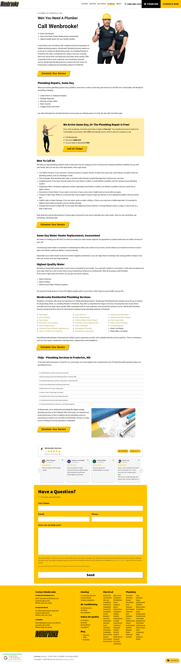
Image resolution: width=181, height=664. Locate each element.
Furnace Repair (86, 598)
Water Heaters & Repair (119, 323)
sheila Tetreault (50, 460)
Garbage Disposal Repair (129, 630)
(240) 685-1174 (134, 4)
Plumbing (86, 640)
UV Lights (84, 623)
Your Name (44, 503)
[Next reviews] (141, 470)
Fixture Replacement (47, 326)
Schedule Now (171, 4)
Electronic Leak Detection (48, 323)
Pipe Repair (43, 315)
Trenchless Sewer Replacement (87, 323)
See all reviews (123, 451)
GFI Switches (117, 600)
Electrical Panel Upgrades (106, 625)
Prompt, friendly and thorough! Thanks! (51, 469)
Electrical (86, 635)
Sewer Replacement (82, 317)
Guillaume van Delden (78, 460)
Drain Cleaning (44, 317)
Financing (152, 4)
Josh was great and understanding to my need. (101, 469)
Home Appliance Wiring (116, 604)
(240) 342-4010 (46, 627)
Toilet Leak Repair (81, 326)
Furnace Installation (87, 600)
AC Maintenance (86, 608)
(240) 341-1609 (46, 603)
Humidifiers (85, 627)
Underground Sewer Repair (120, 317)
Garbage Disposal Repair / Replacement (54, 328)
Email (41, 514)
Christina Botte (101, 460)
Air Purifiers (85, 620)
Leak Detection (80, 315)
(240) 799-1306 (46, 615)
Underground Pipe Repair (119, 315)
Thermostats (107, 639)
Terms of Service (81, 566)
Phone (95, 514)
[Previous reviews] (40, 470)
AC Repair (84, 610)
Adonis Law (125, 460)
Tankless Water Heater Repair (86, 320)
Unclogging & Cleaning (83, 328)
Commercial (107, 598)
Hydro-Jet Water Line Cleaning (50, 331)
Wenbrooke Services (12, 4)
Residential (107, 595)
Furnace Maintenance (88, 595)
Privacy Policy (70, 566)
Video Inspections (117, 320)
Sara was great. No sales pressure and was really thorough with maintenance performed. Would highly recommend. (77, 471)
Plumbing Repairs (116, 326)
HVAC (85, 637)
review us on (134, 451)
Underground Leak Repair (84, 331)
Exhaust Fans (107, 641)
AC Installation (85, 612)
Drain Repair (43, 320)
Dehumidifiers (85, 625)
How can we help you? (50, 525)
